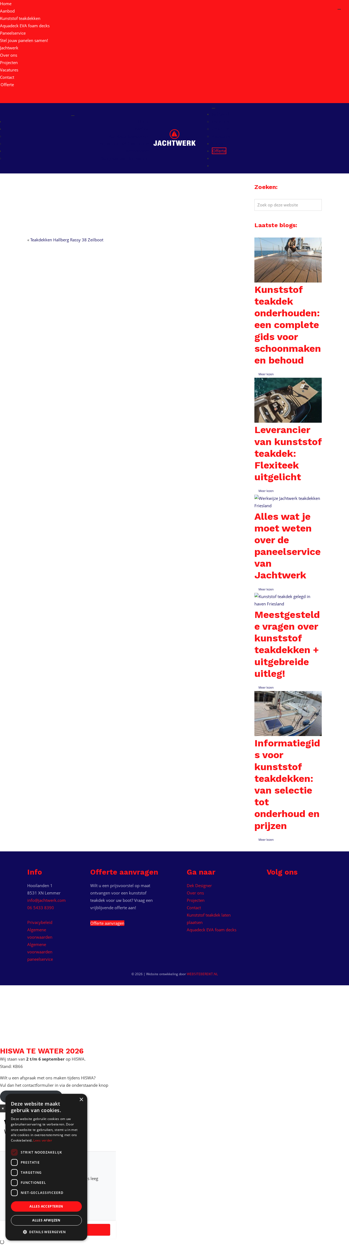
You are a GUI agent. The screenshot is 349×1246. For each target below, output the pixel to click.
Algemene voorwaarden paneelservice (40, 952)
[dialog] (46, 1167)
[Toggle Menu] (72, 115)
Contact (7, 77)
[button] (46, 1232)
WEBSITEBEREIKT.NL (202, 974)
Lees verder (42, 1140)
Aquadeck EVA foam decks (25, 25)
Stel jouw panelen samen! (24, 40)
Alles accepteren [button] (46, 1206)
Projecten (9, 62)
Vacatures (9, 70)
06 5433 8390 (40, 907)
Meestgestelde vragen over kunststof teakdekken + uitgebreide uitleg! (287, 644)
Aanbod (7, 11)
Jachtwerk (9, 47)
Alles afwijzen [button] (46, 1220)
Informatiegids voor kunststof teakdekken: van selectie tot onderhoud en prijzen (287, 784)
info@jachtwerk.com (46, 900)
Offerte (7, 84)
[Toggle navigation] (339, 9)
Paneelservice (13, 33)
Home (5, 3)
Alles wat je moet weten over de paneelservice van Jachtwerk (287, 546)
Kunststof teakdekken (20, 18)
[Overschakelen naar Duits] (2, 99)
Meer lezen (266, 374)
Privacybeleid (39, 922)
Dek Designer (199, 885)
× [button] (81, 1100)
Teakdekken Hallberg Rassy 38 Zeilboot (66, 239)
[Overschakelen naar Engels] (2, 92)
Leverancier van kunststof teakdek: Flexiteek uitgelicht (288, 453)
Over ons (8, 55)
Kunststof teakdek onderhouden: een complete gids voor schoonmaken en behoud (287, 325)
